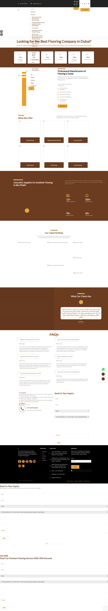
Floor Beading (35, 70)
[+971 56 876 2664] (22, 409)
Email (72, 458)
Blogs (32, 83)
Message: (57, 432)
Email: (56, 402)
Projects (33, 80)
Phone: (56, 420)
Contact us (33, 85)
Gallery (32, 77)
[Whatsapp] (103, 369)
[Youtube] (34, 461)
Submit (58, 442)
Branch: (56, 414)
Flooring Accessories (37, 66)
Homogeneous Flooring (37, 50)
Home (32, 9)
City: (56, 408)
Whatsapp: (57, 426)
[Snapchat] (23, 465)
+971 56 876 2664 (32, 408)
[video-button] (27, 210)
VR (31, 74)
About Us (33, 11)
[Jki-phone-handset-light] (103, 378)
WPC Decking (35, 41)
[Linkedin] (27, 461)
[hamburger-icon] (76, 8)
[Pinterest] (19, 465)
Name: (56, 396)
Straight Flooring (36, 31)
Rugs (33, 62)
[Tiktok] (30, 461)
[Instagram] (23, 461)
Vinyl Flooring (35, 43)
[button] (1, 31)
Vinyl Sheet (34, 46)
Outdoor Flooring (36, 38)
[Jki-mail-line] (103, 374)
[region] (54, 24)
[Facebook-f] (19, 461)
